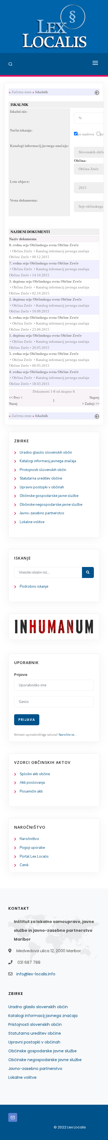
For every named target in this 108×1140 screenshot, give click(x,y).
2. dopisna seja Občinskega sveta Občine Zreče (50, 299)
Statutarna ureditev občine (41, 478)
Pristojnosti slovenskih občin (43, 469)
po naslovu (86, 134)
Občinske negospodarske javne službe (51, 504)
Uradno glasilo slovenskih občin (46, 452)
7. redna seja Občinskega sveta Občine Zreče (49, 263)
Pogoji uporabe (32, 847)
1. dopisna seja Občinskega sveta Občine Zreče (50, 335)
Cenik (24, 865)
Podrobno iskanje (34, 586)
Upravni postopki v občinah (42, 487)
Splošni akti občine (35, 774)
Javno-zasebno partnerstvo (42, 513)
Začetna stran (22, 92)
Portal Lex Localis (34, 856)
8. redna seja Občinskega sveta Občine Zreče (49, 245)
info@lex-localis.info (35, 974)
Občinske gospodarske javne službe (49, 495)
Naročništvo (29, 838)
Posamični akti (31, 791)
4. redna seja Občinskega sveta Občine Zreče (49, 372)
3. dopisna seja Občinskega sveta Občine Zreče (50, 281)
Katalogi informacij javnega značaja (48, 461)
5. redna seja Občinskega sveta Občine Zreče (49, 354)
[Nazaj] (97, 92)
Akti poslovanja (32, 782)
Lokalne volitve (32, 522)
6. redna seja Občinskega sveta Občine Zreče (49, 317)
